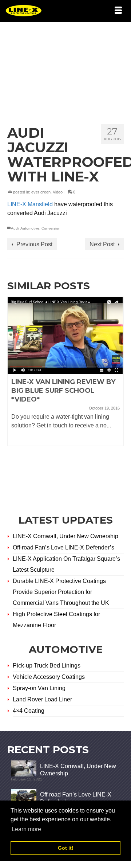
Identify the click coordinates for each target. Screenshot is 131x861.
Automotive (29, 228)
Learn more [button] (26, 829)
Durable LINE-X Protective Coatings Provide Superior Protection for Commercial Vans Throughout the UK (61, 592)
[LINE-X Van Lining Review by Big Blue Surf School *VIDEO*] (65, 335)
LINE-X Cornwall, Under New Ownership (65, 536)
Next (117, 396)
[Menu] (118, 11)
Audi (15, 228)
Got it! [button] (66, 848)
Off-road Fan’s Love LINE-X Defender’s (63, 547)
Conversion (50, 228)
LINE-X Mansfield (30, 204)
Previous (13, 396)
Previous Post (34, 244)
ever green (41, 192)
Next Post (102, 244)
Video (58, 192)
